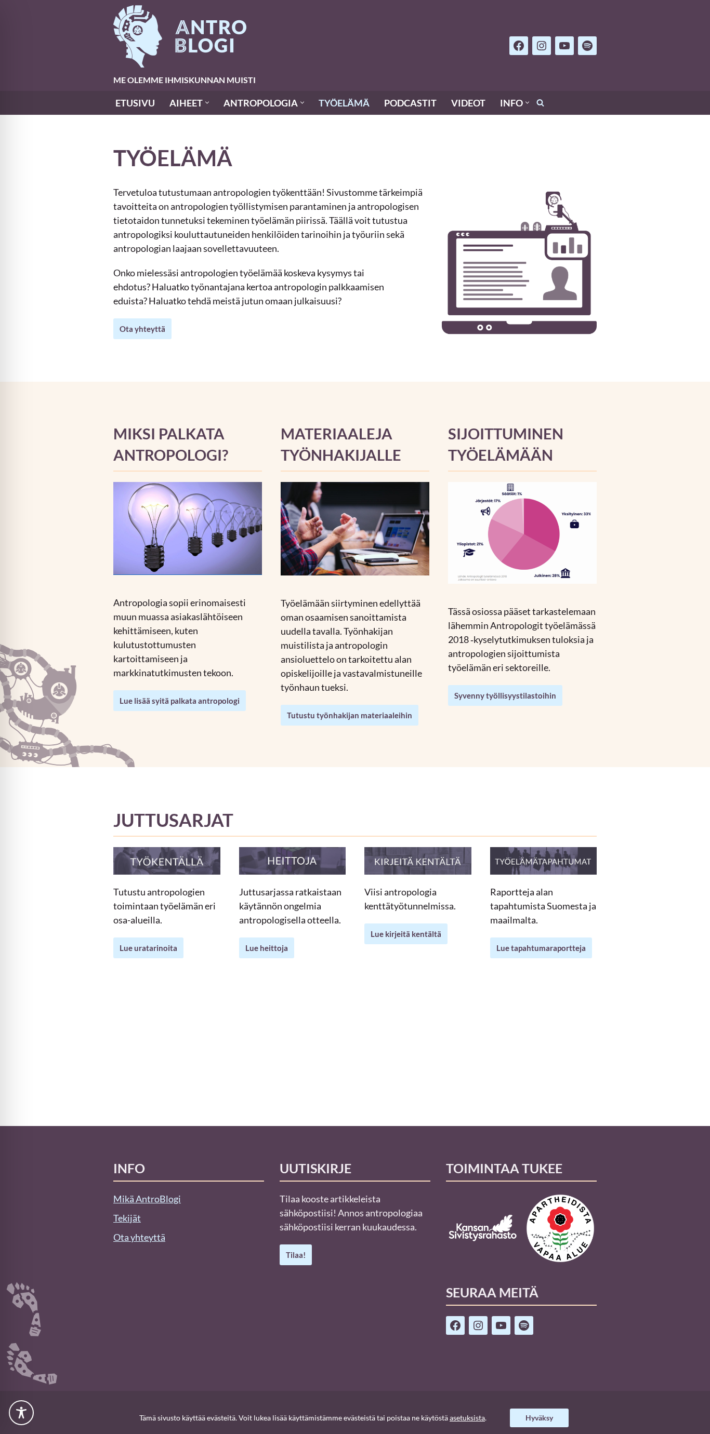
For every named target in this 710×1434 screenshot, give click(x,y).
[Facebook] (518, 45)
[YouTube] (564, 45)
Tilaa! (296, 1254)
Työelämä (344, 103)
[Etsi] (540, 102)
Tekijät (127, 1218)
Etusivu (135, 103)
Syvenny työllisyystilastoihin (505, 695)
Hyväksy (539, 1417)
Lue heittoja (266, 948)
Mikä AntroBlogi (147, 1198)
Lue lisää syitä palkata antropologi (180, 700)
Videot (468, 103)
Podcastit (410, 103)
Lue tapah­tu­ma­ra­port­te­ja (541, 948)
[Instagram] (541, 45)
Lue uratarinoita (148, 948)
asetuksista (467, 1417)
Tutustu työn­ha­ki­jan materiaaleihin (349, 715)
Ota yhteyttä (142, 328)
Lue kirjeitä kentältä (406, 934)
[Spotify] (587, 45)
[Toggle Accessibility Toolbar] (21, 1412)
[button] (207, 102)
